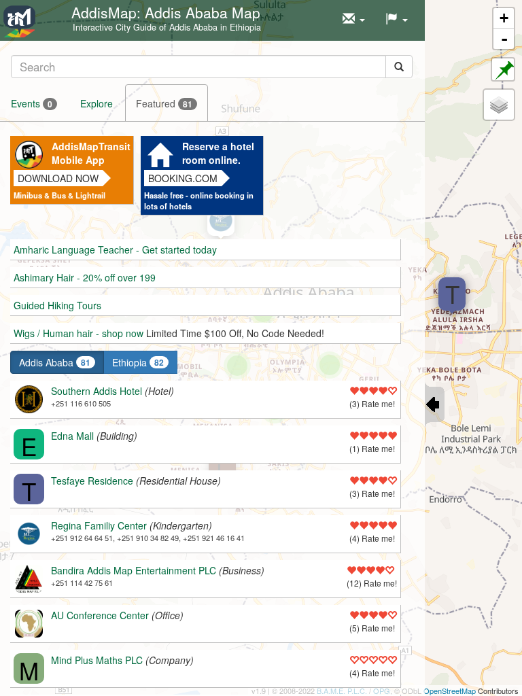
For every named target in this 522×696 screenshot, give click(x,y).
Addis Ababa (54, 362)
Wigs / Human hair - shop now (78, 333)
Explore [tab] (96, 103)
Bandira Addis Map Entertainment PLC (133, 570)
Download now (58, 178)
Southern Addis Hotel (96, 391)
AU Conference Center (100, 615)
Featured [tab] (164, 103)
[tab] (211, 66)
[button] (353, 19)
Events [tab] (31, 103)
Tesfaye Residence (92, 480)
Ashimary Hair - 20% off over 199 (85, 277)
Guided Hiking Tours (57, 305)
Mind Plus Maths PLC (97, 660)
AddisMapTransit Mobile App (91, 153)
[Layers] (499, 105)
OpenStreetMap (449, 690)
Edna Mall (72, 435)
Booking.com (183, 178)
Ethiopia (138, 362)
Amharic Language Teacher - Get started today (115, 249)
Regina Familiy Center (99, 525)
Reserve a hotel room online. (218, 153)
